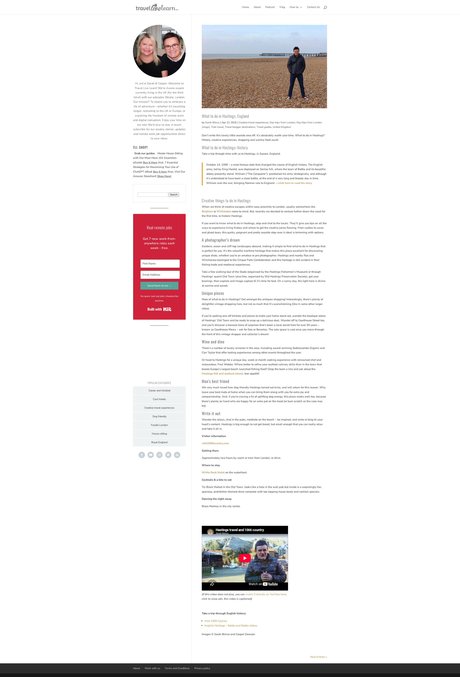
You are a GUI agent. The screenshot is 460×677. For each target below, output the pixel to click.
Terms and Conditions (177, 668)
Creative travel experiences (253, 122)
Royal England (159, 442)
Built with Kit (159, 309)
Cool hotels (159, 399)
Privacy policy (202, 668)
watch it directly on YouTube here (265, 594)
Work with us (152, 668)
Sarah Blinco (212, 122)
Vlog (282, 7)
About (257, 7)
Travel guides (264, 127)
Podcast (270, 7)
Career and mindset (159, 390)
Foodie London (159, 425)
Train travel (217, 127)
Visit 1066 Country (215, 621)
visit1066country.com (215, 443)
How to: (294, 7)
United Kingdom (282, 127)
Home (245, 7)
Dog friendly (159, 416)
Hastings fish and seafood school (222, 373)
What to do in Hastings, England (225, 116)
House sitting (159, 433)
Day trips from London (282, 122)
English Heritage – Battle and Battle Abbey (230, 625)
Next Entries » (318, 657)
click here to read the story (295, 183)
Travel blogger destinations (240, 127)
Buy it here (160, 171)
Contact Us (313, 7)
